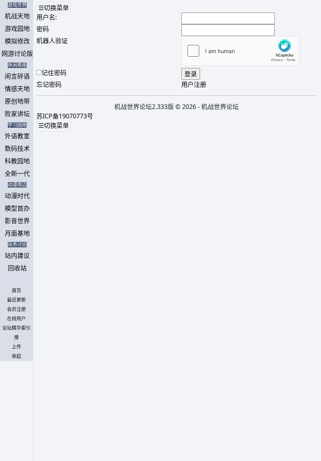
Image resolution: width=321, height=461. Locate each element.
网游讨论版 (17, 53)
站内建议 (17, 255)
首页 (16, 290)
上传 (16, 347)
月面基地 (17, 233)
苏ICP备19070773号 (64, 116)
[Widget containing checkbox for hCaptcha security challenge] (240, 51)
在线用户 (16, 319)
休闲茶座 (17, 65)
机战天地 (17, 16)
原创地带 (17, 101)
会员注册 (16, 309)
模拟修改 (17, 41)
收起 (16, 356)
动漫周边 (17, 185)
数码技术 (17, 148)
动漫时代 (17, 195)
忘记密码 (48, 84)
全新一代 (17, 173)
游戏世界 (17, 5)
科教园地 (17, 161)
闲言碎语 (17, 76)
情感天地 (17, 88)
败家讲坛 (17, 113)
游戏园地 (17, 28)
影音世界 (17, 220)
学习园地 (17, 125)
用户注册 (193, 84)
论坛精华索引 (16, 328)
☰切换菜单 (53, 8)
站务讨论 (17, 244)
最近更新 (16, 300)
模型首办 (17, 208)
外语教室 (17, 136)
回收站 (17, 268)
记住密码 (54, 72)
